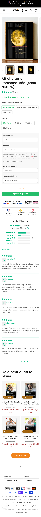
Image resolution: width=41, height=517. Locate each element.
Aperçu (20, 189)
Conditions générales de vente (27, 509)
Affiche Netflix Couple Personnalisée (11, 403)
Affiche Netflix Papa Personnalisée (11, 437)
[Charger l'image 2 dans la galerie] (20, 70)
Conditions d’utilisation (13, 506)
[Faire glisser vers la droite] (38, 70)
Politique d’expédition (30, 506)
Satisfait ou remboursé (32, 213)
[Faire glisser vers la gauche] (2, 70)
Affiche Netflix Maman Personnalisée (30, 403)
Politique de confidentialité (28, 499)
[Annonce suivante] (37, 3)
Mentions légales (21, 512)
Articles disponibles (12, 102)
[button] (4, 10)
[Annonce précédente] (4, 3)
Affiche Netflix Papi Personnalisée (30, 437)
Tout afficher (21, 455)
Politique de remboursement (21, 502)
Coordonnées (9, 509)
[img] (7, 256)
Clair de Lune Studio (15, 496)
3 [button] (21, 361)
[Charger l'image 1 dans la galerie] (10, 70)
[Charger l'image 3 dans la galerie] (31, 70)
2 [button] (17, 361)
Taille (4, 119)
